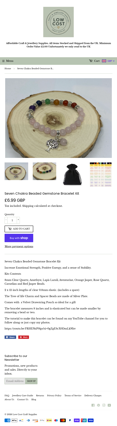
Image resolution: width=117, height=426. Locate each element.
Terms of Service (72, 395)
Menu (9, 60)
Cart (96, 60)
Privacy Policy (54, 395)
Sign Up (31, 381)
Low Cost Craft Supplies (25, 414)
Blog (33, 399)
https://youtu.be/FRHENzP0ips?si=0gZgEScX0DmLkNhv (40, 328)
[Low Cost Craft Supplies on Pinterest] (98, 405)
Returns (40, 395)
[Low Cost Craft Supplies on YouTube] (109, 405)
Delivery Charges (92, 395)
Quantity (9, 214)
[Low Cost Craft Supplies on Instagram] (103, 405)
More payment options (19, 246)
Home (8, 68)
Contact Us (22, 399)
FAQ (7, 395)
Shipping (28, 205)
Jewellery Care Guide (22, 395)
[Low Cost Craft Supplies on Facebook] (93, 405)
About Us (9, 399)
